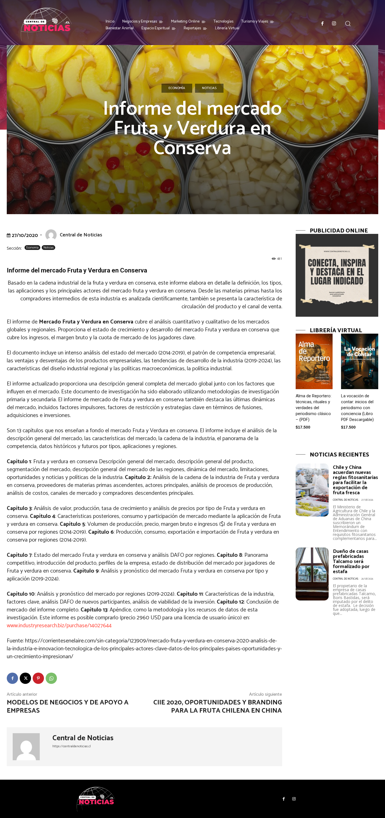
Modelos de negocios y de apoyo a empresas (68, 706)
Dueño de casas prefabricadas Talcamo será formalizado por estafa (351, 561)
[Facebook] (322, 24)
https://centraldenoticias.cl (71, 746)
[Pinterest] (38, 678)
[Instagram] (334, 24)
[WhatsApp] (51, 678)
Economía (177, 88)
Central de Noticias (81, 235)
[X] (25, 678)
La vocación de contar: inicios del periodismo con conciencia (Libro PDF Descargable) (357, 407)
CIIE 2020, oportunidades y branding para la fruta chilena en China (217, 706)
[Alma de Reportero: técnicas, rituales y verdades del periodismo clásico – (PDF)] (314, 361)
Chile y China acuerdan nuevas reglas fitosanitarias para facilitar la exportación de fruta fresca (355, 480)
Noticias (209, 88)
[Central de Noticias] (52, 235)
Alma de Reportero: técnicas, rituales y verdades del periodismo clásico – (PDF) (313, 407)
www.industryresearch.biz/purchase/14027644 (59, 625)
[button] (347, 23)
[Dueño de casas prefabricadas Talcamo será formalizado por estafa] (312, 573)
